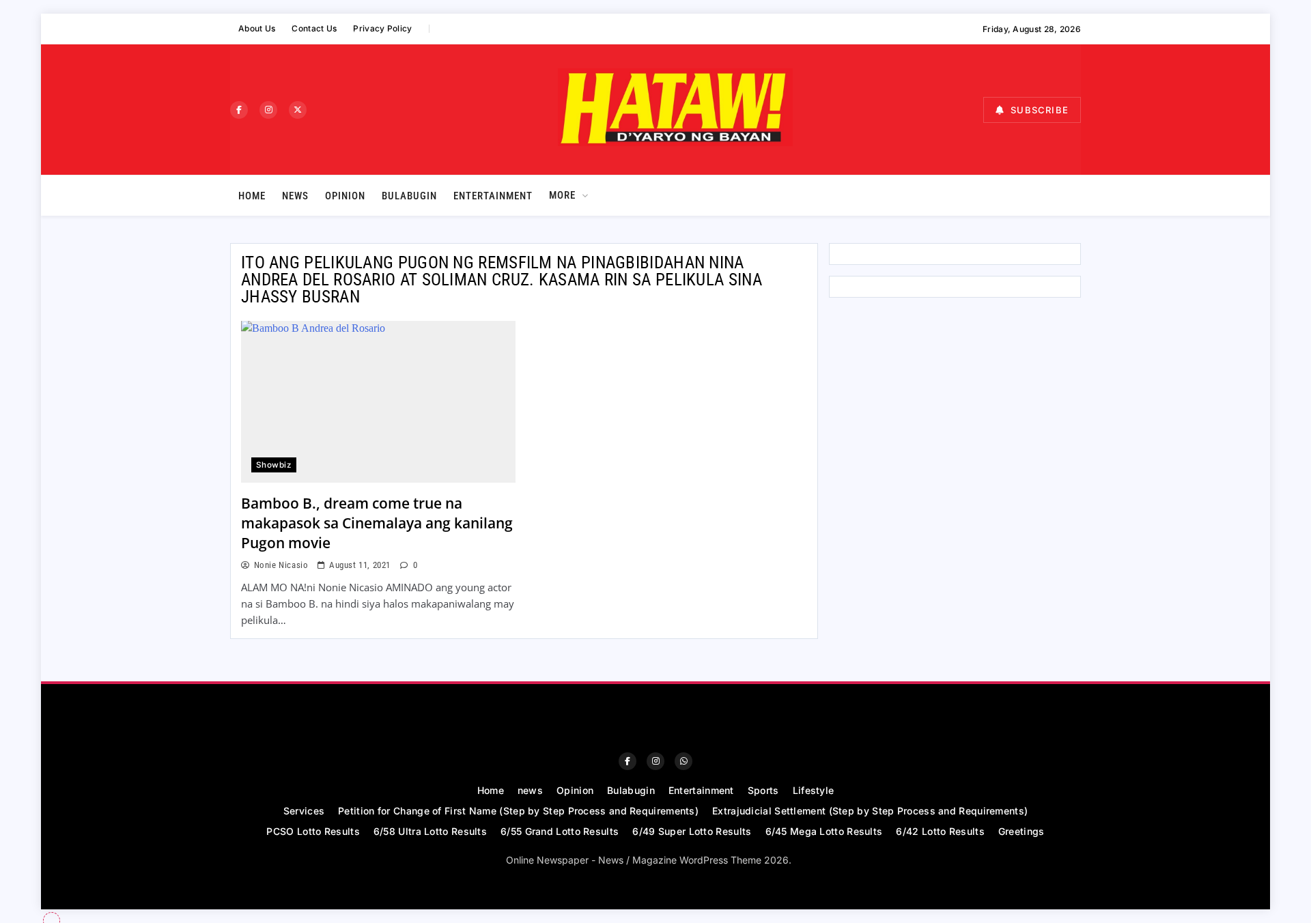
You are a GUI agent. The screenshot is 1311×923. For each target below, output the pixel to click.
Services (303, 810)
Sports (763, 790)
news (295, 196)
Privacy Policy (382, 28)
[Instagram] (268, 110)
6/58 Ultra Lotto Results (430, 831)
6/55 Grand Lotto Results (560, 831)
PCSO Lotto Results (312, 831)
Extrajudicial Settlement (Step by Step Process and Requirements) (870, 810)
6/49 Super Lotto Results (691, 831)
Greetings (1021, 831)
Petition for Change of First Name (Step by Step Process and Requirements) (518, 810)
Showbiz (274, 465)
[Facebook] (239, 110)
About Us (256, 28)
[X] (298, 110)
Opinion (345, 196)
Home (252, 196)
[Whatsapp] (683, 761)
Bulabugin (409, 196)
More (562, 195)
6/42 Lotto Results (940, 831)
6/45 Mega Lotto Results (824, 831)
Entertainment (493, 196)
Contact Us (314, 28)
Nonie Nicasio (281, 565)
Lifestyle (813, 790)
